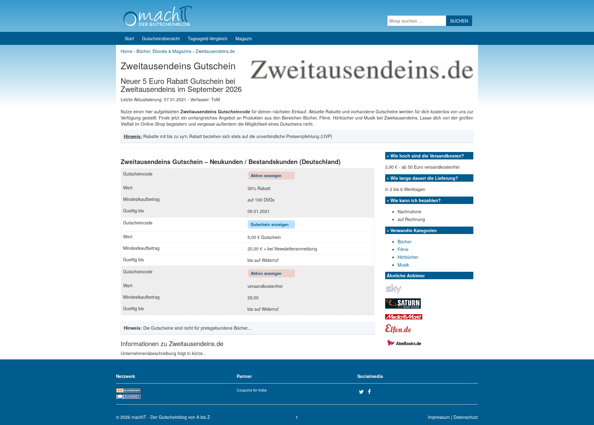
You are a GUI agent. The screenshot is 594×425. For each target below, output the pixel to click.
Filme (403, 249)
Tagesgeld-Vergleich (207, 38)
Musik (403, 265)
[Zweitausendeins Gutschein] (362, 69)
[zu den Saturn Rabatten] (403, 303)
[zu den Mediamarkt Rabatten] (403, 316)
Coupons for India (252, 389)
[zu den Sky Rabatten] (393, 288)
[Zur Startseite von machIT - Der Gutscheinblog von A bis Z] (158, 15)
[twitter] (362, 391)
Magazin (243, 38)
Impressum (439, 417)
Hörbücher (408, 257)
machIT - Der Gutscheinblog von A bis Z (170, 417)
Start (129, 38)
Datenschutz (466, 417)
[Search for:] (416, 20)
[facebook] (371, 391)
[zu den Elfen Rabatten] (398, 328)
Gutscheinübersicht (161, 38)
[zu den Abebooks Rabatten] (403, 342)
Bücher (404, 241)
